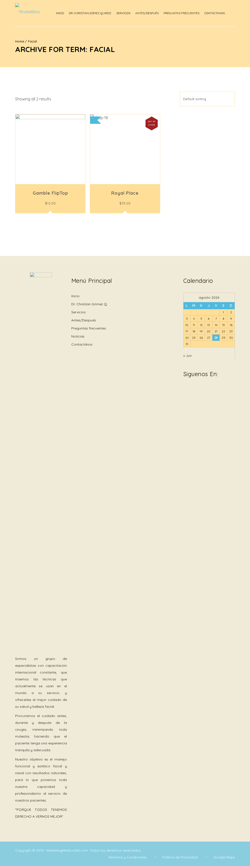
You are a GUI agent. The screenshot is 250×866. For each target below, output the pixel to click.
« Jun (187, 355)
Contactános (82, 344)
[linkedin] (200, 388)
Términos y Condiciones (127, 857)
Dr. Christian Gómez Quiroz (90, 13)
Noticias (77, 336)
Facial (32, 41)
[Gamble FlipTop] (50, 149)
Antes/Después (147, 13)
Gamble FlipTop (50, 193)
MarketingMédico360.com (67, 850)
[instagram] (193, 391)
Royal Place (125, 193)
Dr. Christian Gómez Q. (89, 304)
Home (19, 41)
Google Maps (224, 857)
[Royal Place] (125, 149)
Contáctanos (214, 13)
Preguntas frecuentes (88, 328)
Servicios (123, 13)
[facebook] (185, 391)
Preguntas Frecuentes (181, 13)
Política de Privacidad (180, 857)
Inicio (60, 13)
